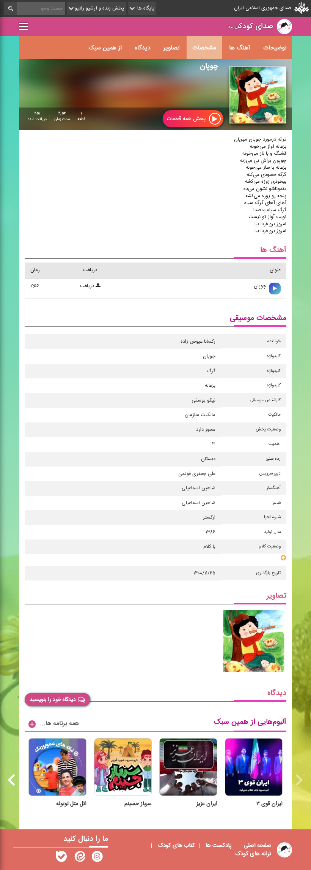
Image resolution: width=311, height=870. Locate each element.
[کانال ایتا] (79, 858)
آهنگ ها (239, 48)
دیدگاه (143, 48)
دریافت (88, 286)
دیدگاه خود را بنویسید (53, 699)
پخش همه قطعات (186, 118)
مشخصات (204, 48)
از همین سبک (105, 48)
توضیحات (274, 48)
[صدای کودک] (97, 858)
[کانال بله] (61, 858)
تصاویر (171, 48)
